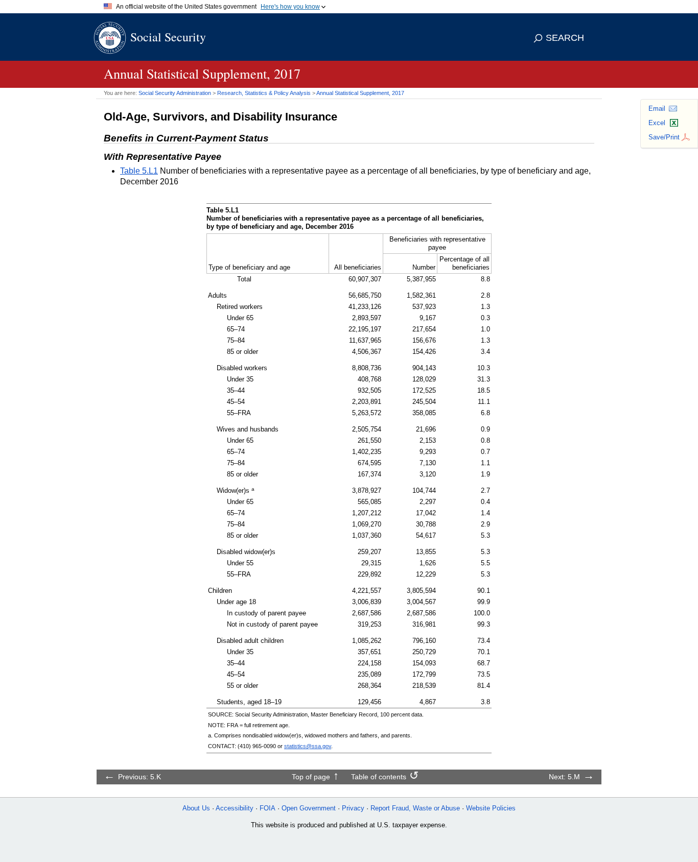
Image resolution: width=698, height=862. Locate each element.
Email (656, 108)
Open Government (309, 808)
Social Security (168, 37)
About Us (196, 808)
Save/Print (664, 137)
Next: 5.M (564, 776)
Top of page (311, 777)
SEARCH (565, 38)
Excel (656, 123)
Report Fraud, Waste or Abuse (415, 808)
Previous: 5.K (139, 776)
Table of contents (378, 777)
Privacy (353, 808)
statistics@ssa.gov (307, 746)
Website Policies (491, 808)
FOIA (267, 808)
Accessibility (234, 808)
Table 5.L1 (139, 170)
